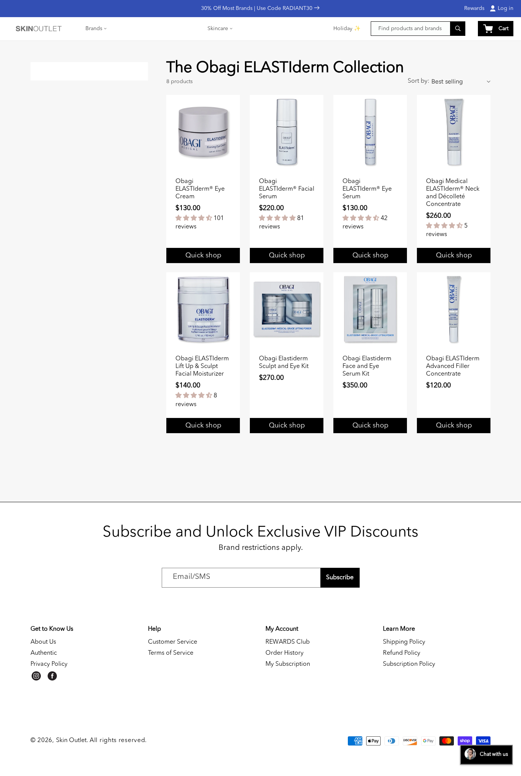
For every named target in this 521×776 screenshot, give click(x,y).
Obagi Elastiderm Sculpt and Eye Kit (284, 363)
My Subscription (287, 664)
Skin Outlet (71, 740)
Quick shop (454, 255)
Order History (284, 653)
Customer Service (172, 642)
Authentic (44, 653)
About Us (43, 642)
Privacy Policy (49, 664)
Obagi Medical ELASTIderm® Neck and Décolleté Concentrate (452, 192)
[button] (96, 28)
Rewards (474, 8)
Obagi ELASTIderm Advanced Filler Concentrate (452, 366)
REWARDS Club (287, 642)
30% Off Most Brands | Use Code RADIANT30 (257, 8)
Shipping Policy (404, 642)
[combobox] (418, 28)
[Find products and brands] (457, 28)
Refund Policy (401, 653)
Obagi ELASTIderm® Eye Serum (367, 189)
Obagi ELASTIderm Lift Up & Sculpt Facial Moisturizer (202, 366)
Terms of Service (170, 653)
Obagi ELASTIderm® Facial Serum (286, 189)
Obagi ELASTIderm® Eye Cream (200, 189)
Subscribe (340, 578)
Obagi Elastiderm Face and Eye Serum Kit (367, 366)
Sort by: (418, 81)
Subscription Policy (409, 664)
